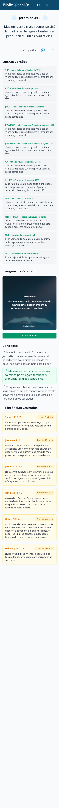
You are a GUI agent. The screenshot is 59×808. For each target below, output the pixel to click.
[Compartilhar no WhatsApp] (43, 50)
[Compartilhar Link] (52, 50)
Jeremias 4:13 (12, 466)
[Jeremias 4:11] (14, 17)
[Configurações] (46, 5)
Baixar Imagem (29, 335)
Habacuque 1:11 (14, 548)
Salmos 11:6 (11, 417)
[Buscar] (38, 5)
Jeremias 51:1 (12, 492)
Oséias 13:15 (12, 518)
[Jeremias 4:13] (45, 17)
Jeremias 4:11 (12, 440)
